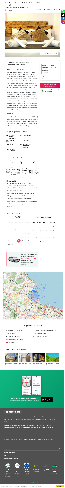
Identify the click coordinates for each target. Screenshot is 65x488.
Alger (10, 10)
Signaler (58, 9)
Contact (50, 439)
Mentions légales (18, 439)
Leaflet (43, 318)
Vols (5, 455)
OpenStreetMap (54, 318)
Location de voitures (9, 452)
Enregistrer (49, 9)
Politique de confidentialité (30, 439)
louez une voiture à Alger (28, 258)
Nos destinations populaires (11, 458)
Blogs (39, 439)
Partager (40, 9)
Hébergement (7, 449)
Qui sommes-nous (8, 439)
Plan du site (44, 439)
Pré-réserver (51, 85)
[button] (5, 274)
